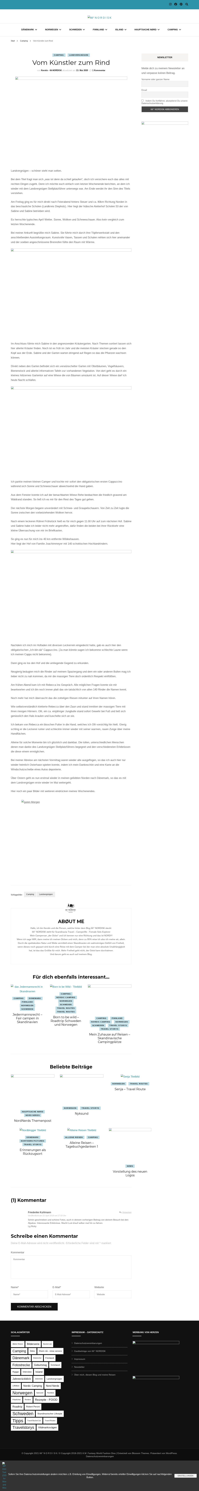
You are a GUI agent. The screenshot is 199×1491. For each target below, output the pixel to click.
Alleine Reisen (74, 1137)
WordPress (171, 1453)
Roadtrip (17, 1406)
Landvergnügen (78, 55)
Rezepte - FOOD (46, 1399)
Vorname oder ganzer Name (155, 79)
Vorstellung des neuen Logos (130, 1173)
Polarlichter (16, 1400)
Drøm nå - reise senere (50, 1351)
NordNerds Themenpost (32, 1121)
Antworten (126, 1212)
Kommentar (17, 1252)
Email (144, 90)
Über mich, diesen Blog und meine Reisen (95, 1374)
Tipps (17, 1420)
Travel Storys (118, 1025)
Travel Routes (66, 1008)
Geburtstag (40, 1365)
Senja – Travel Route (130, 1089)
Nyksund (81, 1113)
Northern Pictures (32, 1141)
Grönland (55, 1365)
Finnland (98, 29)
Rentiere (28, 1400)
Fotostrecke (21, 1365)
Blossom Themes (140, 1453)
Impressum (79, 1359)
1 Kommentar (98, 70)
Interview (27, 1372)
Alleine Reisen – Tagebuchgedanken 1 (81, 1144)
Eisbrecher (37, 1358)
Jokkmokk (39, 1379)
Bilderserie (33, 1344)
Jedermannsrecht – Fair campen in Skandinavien (27, 1018)
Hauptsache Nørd (145, 29)
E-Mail (57, 1287)
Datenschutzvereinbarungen (88, 1343)
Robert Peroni (33, 1406)
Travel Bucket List (34, 1421)
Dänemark (27, 29)
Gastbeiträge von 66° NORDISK (90, 1351)
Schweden (75, 29)
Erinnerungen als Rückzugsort (33, 1152)
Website (99, 1287)
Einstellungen (185, 1476)
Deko (32, 1351)
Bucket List (47, 1344)
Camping (173, 29)
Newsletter (79, 1367)
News (130, 1166)
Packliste (50, 1393)
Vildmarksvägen (47, 1427)
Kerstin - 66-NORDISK (51, 70)
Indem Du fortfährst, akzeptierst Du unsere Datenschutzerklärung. (164, 101)
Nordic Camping (65, 997)
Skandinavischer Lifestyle (49, 1413)
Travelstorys (23, 1427)
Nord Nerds (33, 1115)
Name (15, 1287)
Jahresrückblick (21, 1378)
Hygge (15, 1372)
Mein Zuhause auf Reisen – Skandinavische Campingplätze (109, 1038)
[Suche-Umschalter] (186, 4)
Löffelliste (15, 1386)
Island (119, 29)
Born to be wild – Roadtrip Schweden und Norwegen (66, 1020)
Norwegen (51, 29)
